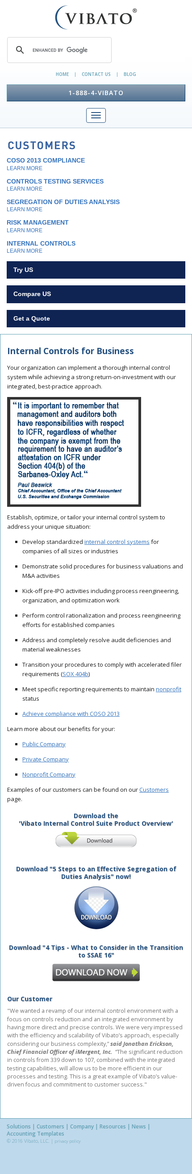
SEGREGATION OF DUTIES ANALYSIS (63, 205)
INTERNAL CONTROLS (41, 247)
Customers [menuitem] (50, 1126)
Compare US (32, 293)
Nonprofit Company (48, 774)
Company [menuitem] (82, 1126)
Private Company (45, 759)
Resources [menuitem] (113, 1126)
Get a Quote (31, 318)
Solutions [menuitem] (19, 1126)
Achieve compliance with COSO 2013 (71, 714)
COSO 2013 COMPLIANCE (46, 164)
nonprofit (168, 689)
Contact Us (96, 74)
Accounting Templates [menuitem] (35, 1133)
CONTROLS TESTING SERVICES (55, 185)
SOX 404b (75, 674)
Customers (154, 789)
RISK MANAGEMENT (38, 226)
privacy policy (67, 1141)
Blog (130, 74)
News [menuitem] (139, 1126)
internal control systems (117, 542)
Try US (23, 269)
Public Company (44, 744)
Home (62, 74)
